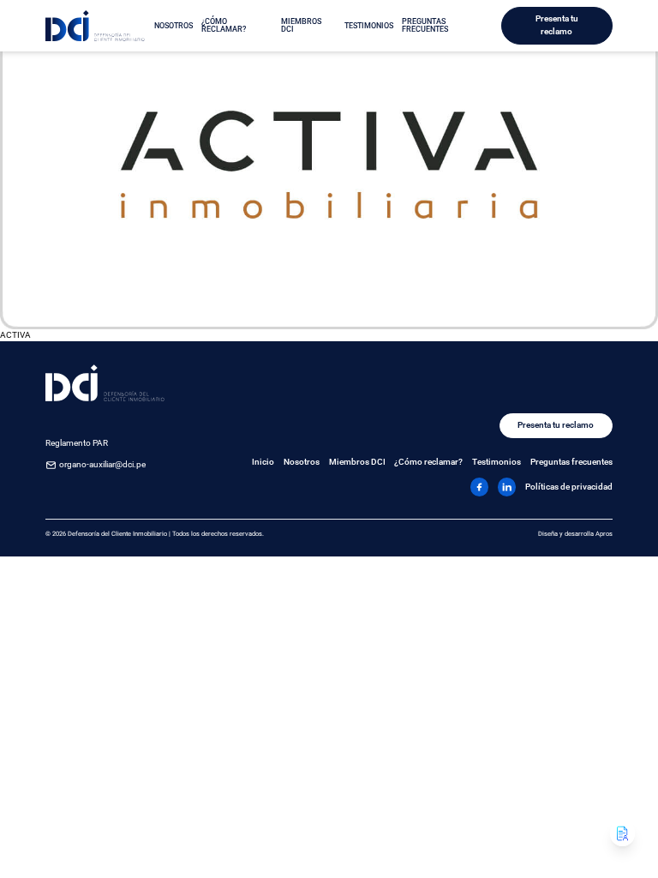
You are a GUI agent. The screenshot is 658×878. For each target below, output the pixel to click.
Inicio (263, 461)
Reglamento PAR (76, 443)
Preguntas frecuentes (425, 25)
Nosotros (173, 25)
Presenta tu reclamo (556, 24)
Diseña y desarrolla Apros (575, 534)
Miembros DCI (301, 25)
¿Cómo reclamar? (223, 25)
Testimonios (368, 25)
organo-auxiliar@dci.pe (102, 464)
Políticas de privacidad (569, 486)
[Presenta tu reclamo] (622, 833)
